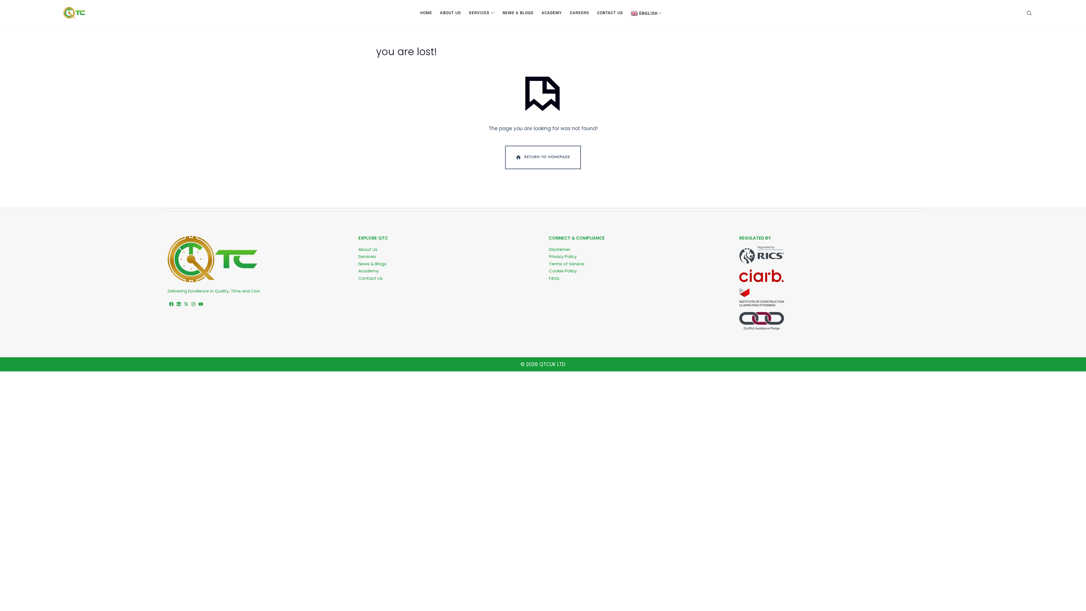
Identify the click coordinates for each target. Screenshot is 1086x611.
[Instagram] (193, 304)
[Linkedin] (178, 304)
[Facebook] (171, 304)
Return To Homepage (547, 157)
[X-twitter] (186, 304)
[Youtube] (200, 304)
